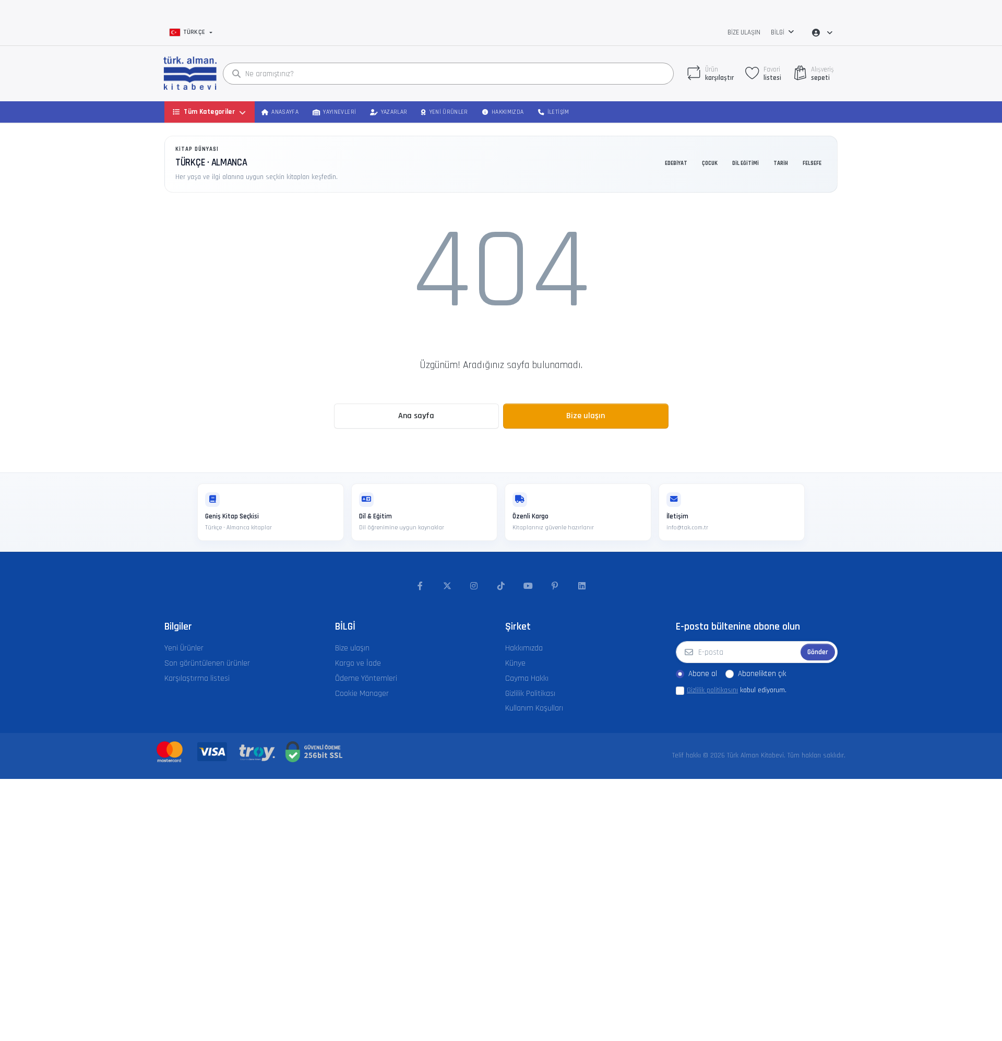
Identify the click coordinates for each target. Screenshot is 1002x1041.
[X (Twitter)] (447, 586)
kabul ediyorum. (736, 690)
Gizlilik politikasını (712, 690)
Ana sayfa (416, 415)
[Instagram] (474, 586)
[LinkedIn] (581, 586)
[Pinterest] (554, 586)
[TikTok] (501, 586)
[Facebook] (420, 586)
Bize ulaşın (743, 32)
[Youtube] (528, 586)
